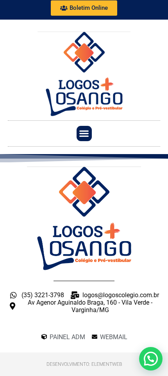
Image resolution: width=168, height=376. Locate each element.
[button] (84, 133)
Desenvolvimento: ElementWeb (84, 364)
